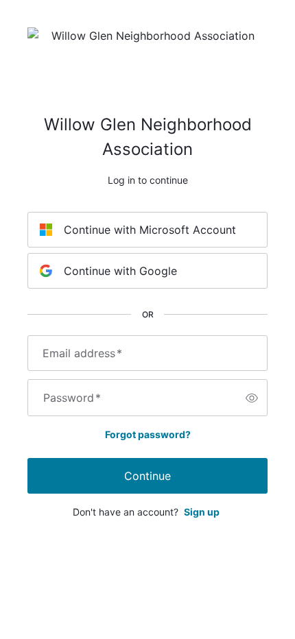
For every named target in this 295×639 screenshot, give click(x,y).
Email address (82, 353)
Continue (147, 476)
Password (72, 397)
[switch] (252, 397)
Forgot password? (148, 434)
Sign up (202, 512)
